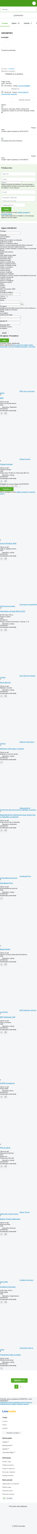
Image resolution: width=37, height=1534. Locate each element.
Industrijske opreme (19, 1402)
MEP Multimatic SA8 (7, 1017)
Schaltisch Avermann (8, 1287)
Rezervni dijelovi (11, 1404)
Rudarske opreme (23, 1404)
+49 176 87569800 (24, 86)
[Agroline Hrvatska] (12, 3)
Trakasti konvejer (6, 464)
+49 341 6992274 (22, 92)
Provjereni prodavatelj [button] (8, 50)
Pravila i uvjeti (6, 1461)
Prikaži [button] (15, 86)
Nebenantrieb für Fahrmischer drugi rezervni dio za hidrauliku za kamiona (17, 816)
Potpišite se (7, 489)
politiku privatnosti (23, 212)
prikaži (4, 333)
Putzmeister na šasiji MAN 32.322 (12, 611)
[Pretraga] (34, 9)
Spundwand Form (6, 883)
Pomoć (4, 1425)
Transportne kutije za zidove (10, 1355)
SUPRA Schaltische (7, 1083)
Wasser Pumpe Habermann (10, 1219)
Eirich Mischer (5, 683)
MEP (2, 398)
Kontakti (4, 1428)
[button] (34, 3)
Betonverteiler (5, 949)
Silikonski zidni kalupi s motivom (12, 749)
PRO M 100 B (5, 1148)
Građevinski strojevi (6, 1402)
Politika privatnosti (8, 1465)
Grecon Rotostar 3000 (8, 543)
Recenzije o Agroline (8, 1472)
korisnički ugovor (6, 214)
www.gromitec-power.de (9, 94)
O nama (4, 1421)
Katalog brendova (7, 1475)
